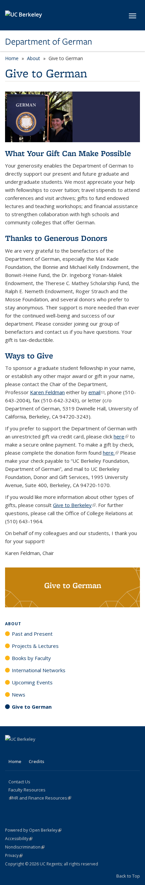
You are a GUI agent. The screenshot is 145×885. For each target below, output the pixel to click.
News (18, 694)
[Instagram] (24, 750)
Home (12, 58)
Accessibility (18, 838)
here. (111, 452)
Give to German (32, 706)
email (96, 392)
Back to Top (128, 876)
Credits (36, 761)
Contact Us (19, 782)
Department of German (48, 41)
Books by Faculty (31, 658)
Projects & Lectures (35, 645)
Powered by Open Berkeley (33, 830)
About (33, 58)
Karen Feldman (47, 392)
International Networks (38, 670)
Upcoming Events (32, 682)
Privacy (14, 855)
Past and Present (32, 633)
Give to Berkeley (74, 505)
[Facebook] (11, 750)
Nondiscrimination (25, 847)
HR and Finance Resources (41, 798)
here (121, 436)
